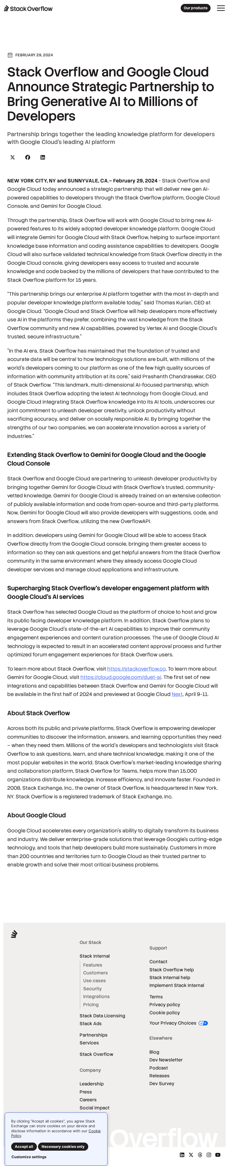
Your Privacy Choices (173, 1023)
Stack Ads (91, 1024)
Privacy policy (164, 1005)
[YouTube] (217, 1154)
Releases (159, 1076)
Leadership (92, 1084)
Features (92, 965)
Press (86, 1092)
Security (92, 989)
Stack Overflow (96, 1054)
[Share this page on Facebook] (27, 157)
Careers (88, 1100)
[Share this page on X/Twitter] (12, 157)
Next (177, 694)
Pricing (91, 1005)
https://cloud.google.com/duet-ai (120, 677)
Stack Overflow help (171, 970)
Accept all (24, 1146)
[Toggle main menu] (221, 8)
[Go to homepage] (28, 8)
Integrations (96, 996)
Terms (156, 997)
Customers (95, 973)
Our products (195, 8)
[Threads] (199, 1154)
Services (89, 1043)
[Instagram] (208, 1154)
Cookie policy (164, 1013)
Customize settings (28, 1157)
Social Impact (94, 1108)
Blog (154, 1052)
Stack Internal (95, 956)
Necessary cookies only (63, 1146)
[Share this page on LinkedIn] (42, 157)
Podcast (158, 1068)
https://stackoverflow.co (136, 669)
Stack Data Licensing (102, 1016)
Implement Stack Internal (176, 985)
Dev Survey (161, 1083)
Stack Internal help (169, 977)
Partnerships (94, 1035)
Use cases (94, 981)
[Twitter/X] (191, 1154)
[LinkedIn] (182, 1154)
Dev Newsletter (166, 1060)
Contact (158, 962)
